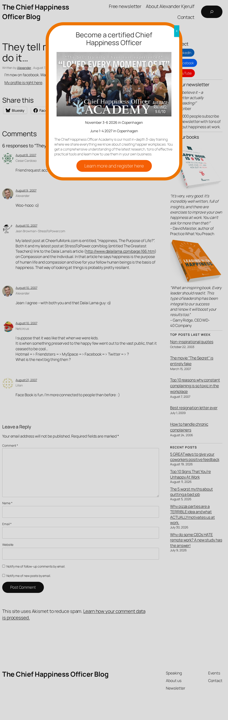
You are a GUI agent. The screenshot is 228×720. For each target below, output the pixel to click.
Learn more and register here (114, 166)
